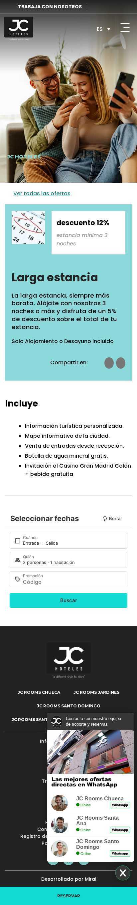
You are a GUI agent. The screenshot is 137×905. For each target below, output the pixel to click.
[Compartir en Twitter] (120, 363)
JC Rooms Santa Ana (36, 719)
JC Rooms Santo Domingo (68, 705)
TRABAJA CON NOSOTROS (50, 6)
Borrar (115, 518)
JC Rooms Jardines (96, 692)
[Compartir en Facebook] (109, 363)
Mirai (90, 879)
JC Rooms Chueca (39, 692)
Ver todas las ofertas (41, 193)
